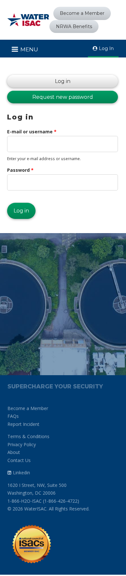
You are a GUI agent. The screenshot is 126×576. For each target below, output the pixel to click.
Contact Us (19, 460)
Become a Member (82, 13)
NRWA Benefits (74, 26)
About (13, 452)
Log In (106, 48)
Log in (38, 81)
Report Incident (23, 424)
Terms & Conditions (28, 436)
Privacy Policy (21, 444)
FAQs (13, 416)
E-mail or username (32, 132)
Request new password (62, 97)
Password (20, 170)
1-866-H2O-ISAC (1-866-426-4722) (43, 501)
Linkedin (21, 472)
